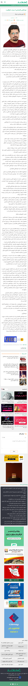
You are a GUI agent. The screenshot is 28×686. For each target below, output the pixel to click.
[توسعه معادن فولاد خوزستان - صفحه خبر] (14, 556)
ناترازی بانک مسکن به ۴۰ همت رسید (19, 511)
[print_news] (16, 23)
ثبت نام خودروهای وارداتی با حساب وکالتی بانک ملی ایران (15, 521)
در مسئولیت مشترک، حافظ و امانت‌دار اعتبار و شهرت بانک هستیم (14, 501)
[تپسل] (5, 336)
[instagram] (15, 684)
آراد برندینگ (20, 647)
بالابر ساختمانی (21, 658)
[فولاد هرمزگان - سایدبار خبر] (14, 472)
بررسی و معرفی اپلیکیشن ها (7, 643)
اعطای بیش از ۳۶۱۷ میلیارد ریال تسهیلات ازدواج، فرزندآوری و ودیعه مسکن (14, 496)
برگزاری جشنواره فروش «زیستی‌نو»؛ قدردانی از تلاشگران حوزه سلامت (14, 492)
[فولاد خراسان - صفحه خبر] (14, 591)
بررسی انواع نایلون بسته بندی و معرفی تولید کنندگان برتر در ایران (14, 509)
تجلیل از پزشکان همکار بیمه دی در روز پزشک (17, 516)
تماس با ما (16, 679)
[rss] (17, 684)
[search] (2, 2)
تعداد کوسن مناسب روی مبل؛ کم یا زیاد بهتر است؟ (16, 505)
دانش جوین (20, 643)
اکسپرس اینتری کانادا (7, 658)
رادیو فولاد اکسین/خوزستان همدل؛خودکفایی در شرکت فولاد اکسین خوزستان (10, 357)
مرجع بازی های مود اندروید (7, 664)
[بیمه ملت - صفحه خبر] (14, 623)
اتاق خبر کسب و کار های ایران (7, 646)
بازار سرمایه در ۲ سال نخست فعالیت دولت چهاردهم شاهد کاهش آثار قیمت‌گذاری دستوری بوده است (14, 518)
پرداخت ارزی (7, 650)
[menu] (5, 2)
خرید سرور (21, 664)
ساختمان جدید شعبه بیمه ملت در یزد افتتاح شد (19, 5)
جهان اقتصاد (8, 673)
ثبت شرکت (20, 650)
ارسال (14, 451)
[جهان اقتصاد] (22, 2)
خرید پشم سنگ (20, 661)
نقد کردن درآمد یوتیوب (7, 661)
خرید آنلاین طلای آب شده (7, 654)
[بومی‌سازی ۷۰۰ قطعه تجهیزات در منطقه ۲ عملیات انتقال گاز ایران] (23, 381)
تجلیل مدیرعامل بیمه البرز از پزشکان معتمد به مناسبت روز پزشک (14, 507)
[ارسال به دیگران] (14, 23)
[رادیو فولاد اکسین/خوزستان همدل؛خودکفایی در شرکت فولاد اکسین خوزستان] (23, 359)
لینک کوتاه (24, 345)
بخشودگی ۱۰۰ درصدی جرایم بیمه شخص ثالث (17, 503)
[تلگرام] (12, 23)
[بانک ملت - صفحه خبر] (14, 604)
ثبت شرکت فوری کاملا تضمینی (20, 654)
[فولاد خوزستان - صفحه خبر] (14, 573)
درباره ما (11, 679)
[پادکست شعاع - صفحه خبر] (14, 536)
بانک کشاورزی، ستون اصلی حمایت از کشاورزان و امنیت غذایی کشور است (14, 489)
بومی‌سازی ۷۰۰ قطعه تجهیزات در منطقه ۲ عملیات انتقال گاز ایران (11, 379)
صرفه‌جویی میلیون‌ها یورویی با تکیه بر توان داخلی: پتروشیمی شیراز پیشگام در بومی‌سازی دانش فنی (10, 373)
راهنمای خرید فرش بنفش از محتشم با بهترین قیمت (16, 514)
